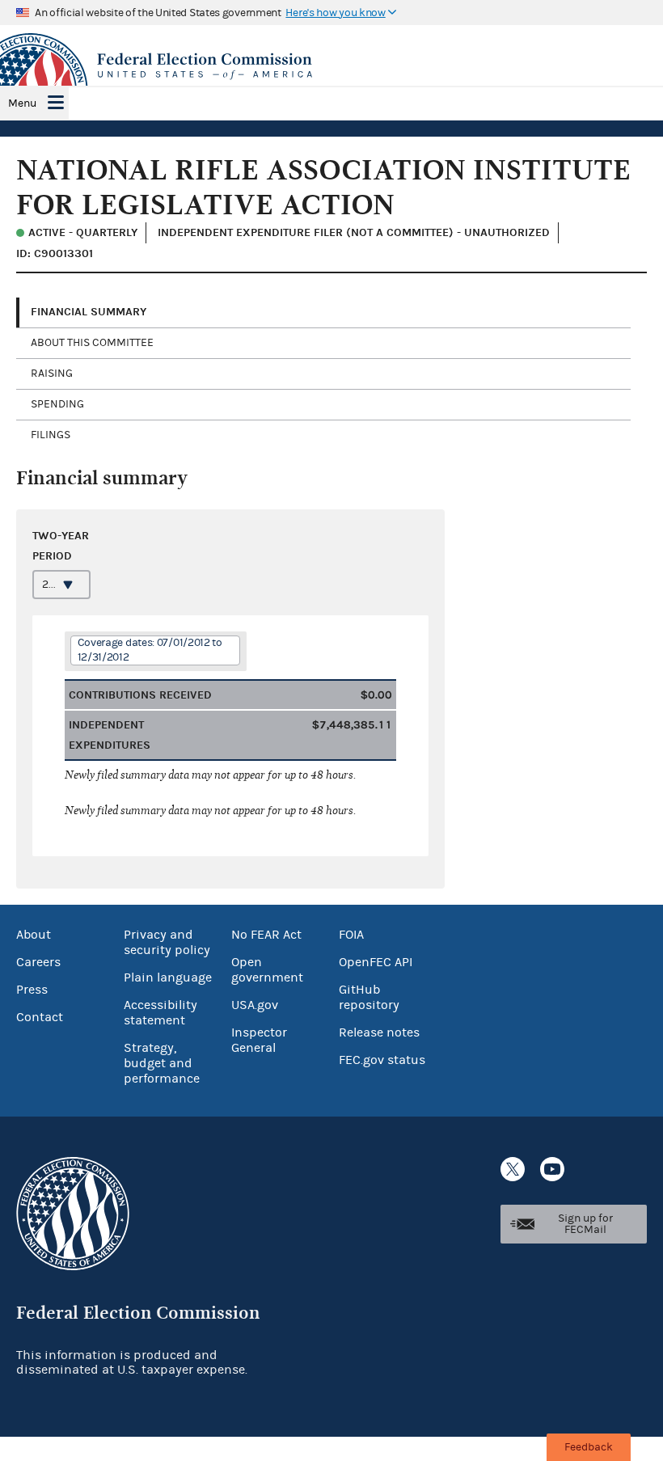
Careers (38, 962)
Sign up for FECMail (585, 1224)
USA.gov (254, 1005)
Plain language (168, 977)
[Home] (331, 66)
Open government (267, 970)
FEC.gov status (382, 1060)
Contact (39, 1017)
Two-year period (60, 546)
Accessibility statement (160, 1013)
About (33, 934)
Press (32, 989)
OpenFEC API (375, 962)
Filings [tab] (50, 435)
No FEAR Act (266, 934)
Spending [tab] (57, 404)
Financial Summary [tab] (88, 312)
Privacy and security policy (167, 942)
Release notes (379, 1032)
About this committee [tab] (92, 342)
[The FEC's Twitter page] (512, 1169)
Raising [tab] (52, 373)
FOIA (351, 934)
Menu (22, 103)
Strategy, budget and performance (162, 1063)
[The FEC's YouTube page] (552, 1169)
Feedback (588, 1447)
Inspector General (259, 1040)
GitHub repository (369, 997)
